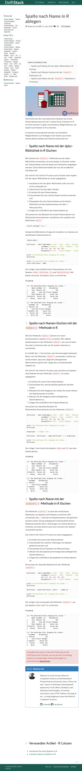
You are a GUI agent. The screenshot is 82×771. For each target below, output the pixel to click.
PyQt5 (14, 27)
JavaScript (7, 23)
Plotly (6, 53)
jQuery (6, 59)
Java (5, 66)
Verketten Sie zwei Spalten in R (43, 751)
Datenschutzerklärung (61, 767)
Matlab (6, 55)
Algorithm (7, 32)
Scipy (6, 85)
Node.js (16, 66)
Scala (5, 76)
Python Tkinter (9, 43)
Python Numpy (9, 25)
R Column (65, 26)
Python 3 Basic (9, 19)
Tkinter (17, 19)
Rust (12, 68)
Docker (14, 51)
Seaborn (12, 53)
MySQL (13, 70)
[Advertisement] (53, 44)
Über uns (48, 767)
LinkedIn (46, 704)
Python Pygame (9, 41)
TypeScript (7, 62)
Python (18, 41)
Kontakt (73, 767)
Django (16, 49)
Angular (15, 62)
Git (16, 25)
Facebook (58, 704)
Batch (17, 43)
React (6, 64)
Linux (12, 55)
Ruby (17, 68)
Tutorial (40, 2)
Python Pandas (9, 47)
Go (20, 64)
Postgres (15, 72)
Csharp (6, 68)
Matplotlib (7, 27)
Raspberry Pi (13, 76)
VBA (14, 74)
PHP (15, 64)
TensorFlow (14, 59)
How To (52, 2)
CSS (11, 64)
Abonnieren (44, 661)
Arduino (6, 70)
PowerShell (7, 45)
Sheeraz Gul (33, 26)
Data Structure (9, 30)
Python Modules (9, 21)
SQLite (6, 74)
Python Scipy (8, 39)
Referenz (64, 2)
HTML (11, 57)
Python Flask (8, 49)
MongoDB (7, 72)
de (73, 2)
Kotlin (11, 66)
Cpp (5, 57)
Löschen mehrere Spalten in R (42, 754)
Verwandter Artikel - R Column (50, 743)
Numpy (18, 47)
